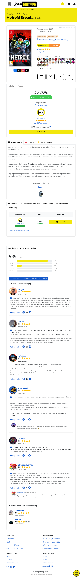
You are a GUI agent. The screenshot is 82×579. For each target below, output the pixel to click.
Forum (9, 560)
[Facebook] (7, 567)
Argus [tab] (20, 86)
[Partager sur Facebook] (15, 70)
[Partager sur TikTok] (27, 70)
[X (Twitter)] (14, 567)
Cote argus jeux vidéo (51, 542)
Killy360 (19, 424)
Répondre (16, 313)
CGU (8, 548)
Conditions (49, 574)
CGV (13, 548)
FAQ (8, 542)
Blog (8, 556)
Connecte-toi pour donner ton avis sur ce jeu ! (28, 278)
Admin (18, 519)
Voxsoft (45, 560)
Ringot (21, 289)
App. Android (47, 566)
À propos (10, 539)
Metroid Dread (32, 10)
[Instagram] (11, 567)
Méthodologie (12, 563)
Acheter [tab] (11, 86)
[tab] (12, 204)
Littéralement (48, 563)
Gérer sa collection (50, 545)
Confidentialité (41, 574)
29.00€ (40, 223)
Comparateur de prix (50, 548)
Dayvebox (19, 510)
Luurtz (21, 438)
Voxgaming (41, 105)
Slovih (21, 321)
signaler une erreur (68, 27)
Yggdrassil (23, 388)
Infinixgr (22, 356)
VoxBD (45, 556)
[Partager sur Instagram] (23, 70)
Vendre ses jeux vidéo (51, 539)
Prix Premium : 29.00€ (42, 97)
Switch (23, 10)
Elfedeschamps (25, 465)
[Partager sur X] (19, 70)
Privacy (20, 548)
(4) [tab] (46, 142)
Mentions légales (13, 545)
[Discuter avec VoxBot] (76, 573)
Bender (41, 187)
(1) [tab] (16, 142)
